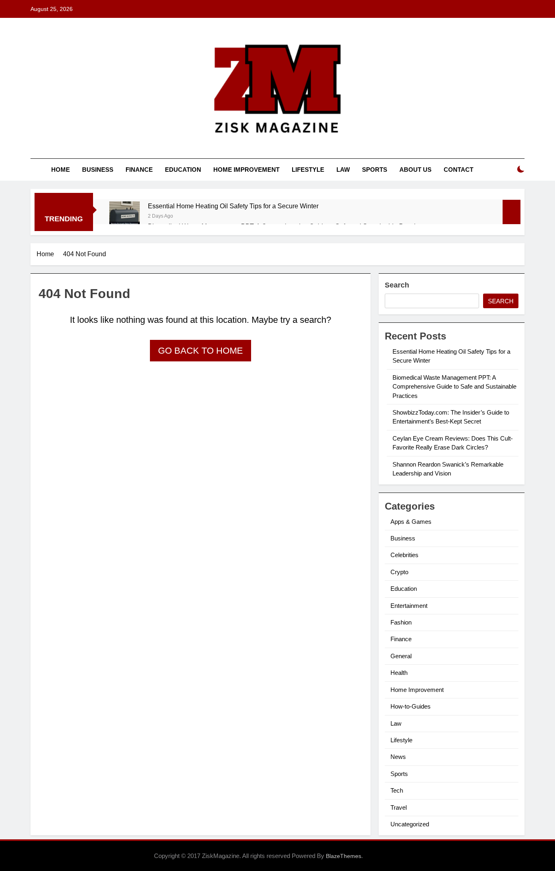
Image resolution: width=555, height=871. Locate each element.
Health (399, 672)
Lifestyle (308, 169)
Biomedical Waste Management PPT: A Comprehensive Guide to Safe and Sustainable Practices (454, 386)
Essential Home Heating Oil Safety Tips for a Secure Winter (233, 206)
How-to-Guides (410, 706)
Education (183, 169)
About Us (415, 169)
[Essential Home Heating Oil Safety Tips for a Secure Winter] (124, 216)
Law (343, 169)
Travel (398, 807)
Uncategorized (409, 824)
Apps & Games (410, 521)
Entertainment (408, 605)
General (401, 656)
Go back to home (200, 351)
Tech (396, 790)
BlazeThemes (343, 856)
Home (60, 169)
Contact (458, 169)
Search (397, 285)
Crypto (399, 571)
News (398, 756)
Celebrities (404, 554)
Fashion (401, 622)
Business (97, 169)
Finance (139, 169)
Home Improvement (246, 169)
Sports (374, 169)
